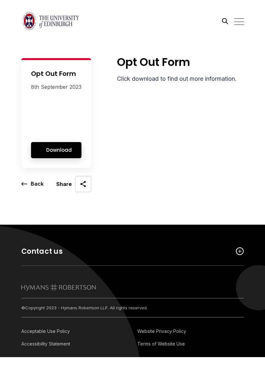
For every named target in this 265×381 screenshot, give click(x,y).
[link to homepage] (58, 287)
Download (59, 150)
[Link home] (50, 21)
